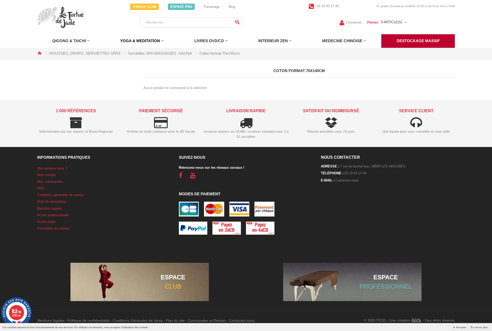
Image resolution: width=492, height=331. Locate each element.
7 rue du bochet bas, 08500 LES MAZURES (372, 166)
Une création (400, 320)
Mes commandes (50, 182)
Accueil (39, 53)
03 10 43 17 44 (327, 6)
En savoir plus (479, 327)
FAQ (40, 188)
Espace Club (144, 7)
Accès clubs (46, 222)
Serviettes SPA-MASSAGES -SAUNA (160, 53)
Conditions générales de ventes (60, 195)
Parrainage (212, 7)
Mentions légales (49, 208)
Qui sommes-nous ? (52, 168)
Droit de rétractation (51, 201)
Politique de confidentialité (88, 320)
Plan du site (175, 320)
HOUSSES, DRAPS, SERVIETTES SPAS (84, 53)
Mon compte (46, 175)
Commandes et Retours (207, 320)
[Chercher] (237, 22)
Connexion (354, 22)
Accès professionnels (53, 215)
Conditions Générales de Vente (137, 320)
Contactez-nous (347, 180)
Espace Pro (181, 7)
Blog (232, 7)
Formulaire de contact (53, 228)
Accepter (460, 327)
